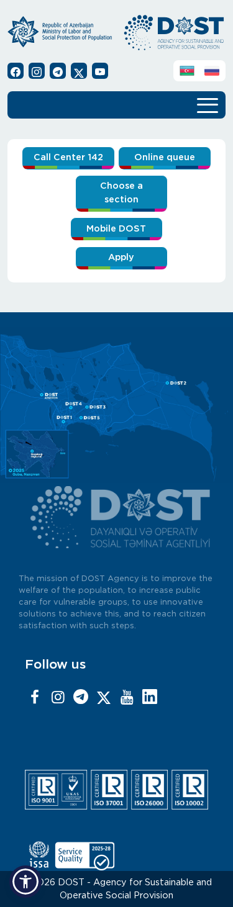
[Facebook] (35, 698)
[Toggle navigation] (208, 103)
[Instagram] (58, 698)
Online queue (164, 157)
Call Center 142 (68, 157)
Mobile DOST (116, 229)
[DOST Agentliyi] (150, 698)
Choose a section (121, 193)
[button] (25, 882)
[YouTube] (127, 698)
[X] (104, 698)
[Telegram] (81, 698)
